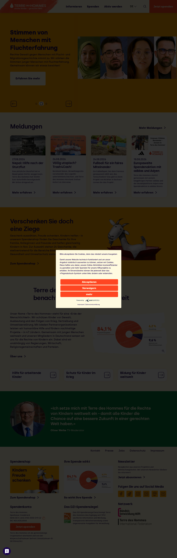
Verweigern (89, 288)
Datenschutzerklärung (93, 304)
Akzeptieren (89, 282)
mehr (89, 294)
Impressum (80, 304)
